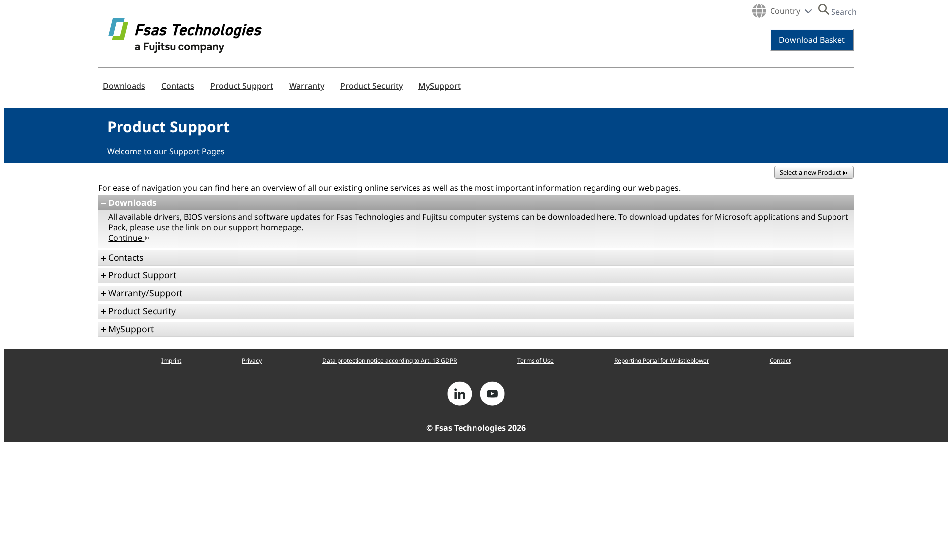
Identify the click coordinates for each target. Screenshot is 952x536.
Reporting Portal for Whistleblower (661, 360)
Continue (126, 237)
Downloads (124, 85)
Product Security (371, 85)
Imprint (171, 360)
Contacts (177, 85)
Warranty (306, 85)
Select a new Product (811, 172)
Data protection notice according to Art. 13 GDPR (389, 360)
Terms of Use (535, 360)
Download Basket (812, 39)
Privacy (252, 360)
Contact (780, 360)
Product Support (241, 85)
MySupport (439, 85)
